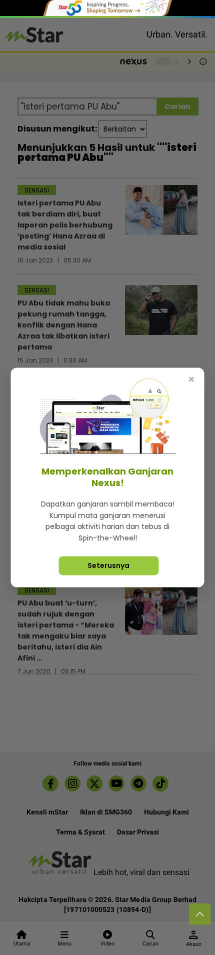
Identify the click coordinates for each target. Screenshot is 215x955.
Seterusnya (109, 565)
